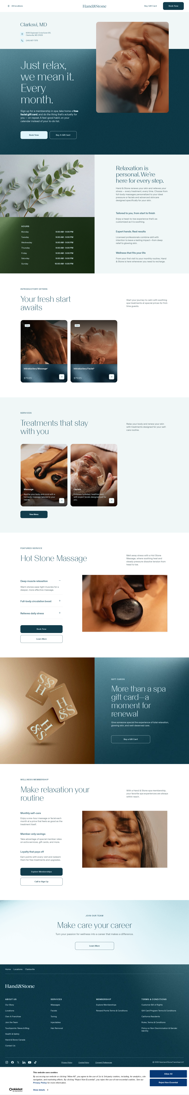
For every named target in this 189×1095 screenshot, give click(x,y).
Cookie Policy (83, 1062)
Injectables (56, 1022)
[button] (41, 580)
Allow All (168, 1074)
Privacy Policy (66, 1062)
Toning (54, 1016)
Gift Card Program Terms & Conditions (158, 1010)
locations (18, 969)
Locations (9, 1010)
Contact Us (10, 1045)
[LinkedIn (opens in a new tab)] (23, 1062)
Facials (54, 1010)
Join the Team (11, 1022)
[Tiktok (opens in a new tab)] (35, 1062)
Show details (39, 1090)
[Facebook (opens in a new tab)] (12, 1062)
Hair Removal (57, 1028)
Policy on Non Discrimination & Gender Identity (159, 1029)
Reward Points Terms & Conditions (112, 1010)
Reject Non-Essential (168, 1082)
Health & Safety (12, 1034)
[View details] (61, 376)
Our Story (9, 1005)
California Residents (150, 1016)
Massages (55, 1005)
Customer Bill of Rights (152, 1005)
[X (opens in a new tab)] (18, 1062)
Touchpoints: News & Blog (17, 1028)
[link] (44, 351)
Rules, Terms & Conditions (153, 1022)
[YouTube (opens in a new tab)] (29, 1062)
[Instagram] (6, 1062)
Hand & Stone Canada (15, 1040)
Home (8, 969)
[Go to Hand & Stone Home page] (94, 6)
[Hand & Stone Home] (20, 986)
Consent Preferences (103, 1063)
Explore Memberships (106, 1005)
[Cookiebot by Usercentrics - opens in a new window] (15, 1090)
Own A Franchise (13, 1016)
